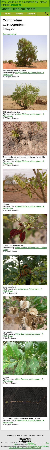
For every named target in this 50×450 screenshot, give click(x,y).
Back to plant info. (10, 34)
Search (19, 14)
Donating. (16, 5)
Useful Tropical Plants (18, 9)
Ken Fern (31, 443)
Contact (31, 14)
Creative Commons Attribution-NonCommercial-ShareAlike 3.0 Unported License (29, 447)
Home (8, 14)
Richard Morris (31, 444)
